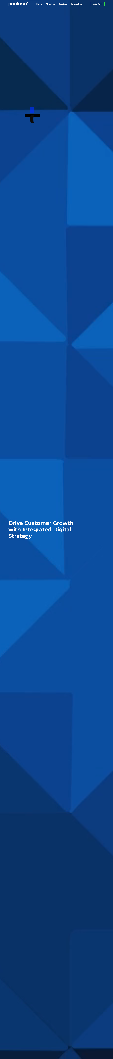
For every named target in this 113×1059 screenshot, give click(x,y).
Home (39, 4)
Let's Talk (97, 4)
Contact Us (76, 4)
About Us (50, 4)
